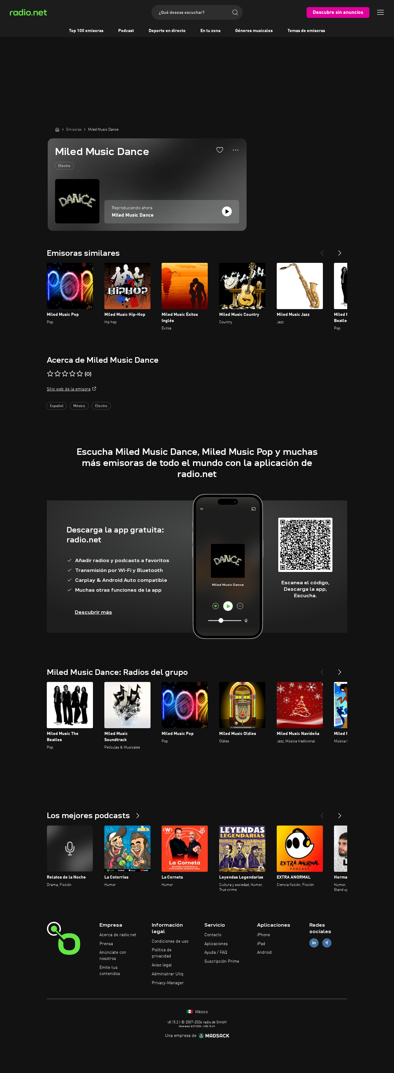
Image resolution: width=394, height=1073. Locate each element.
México (79, 406)
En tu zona (210, 31)
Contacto (212, 935)
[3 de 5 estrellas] (65, 373)
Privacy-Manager (168, 983)
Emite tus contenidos (109, 970)
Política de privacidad (161, 953)
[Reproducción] (227, 211)
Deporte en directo (167, 31)
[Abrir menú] (380, 12)
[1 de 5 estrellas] (50, 373)
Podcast (126, 31)
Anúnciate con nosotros (112, 955)
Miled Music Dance (133, 215)
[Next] (339, 250)
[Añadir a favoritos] (220, 150)
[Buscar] (235, 12)
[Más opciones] (235, 150)
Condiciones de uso (170, 941)
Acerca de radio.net (117, 935)
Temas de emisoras (306, 31)
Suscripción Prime (221, 961)
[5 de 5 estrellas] (79, 373)
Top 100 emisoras (86, 31)
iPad (261, 944)
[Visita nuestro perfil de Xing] (326, 943)
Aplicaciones (216, 944)
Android (264, 952)
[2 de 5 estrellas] (57, 373)
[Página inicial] (57, 129)
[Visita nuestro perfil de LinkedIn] (314, 943)
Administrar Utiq (167, 974)
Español (56, 406)
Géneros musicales (254, 31)
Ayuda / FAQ (215, 952)
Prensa (106, 944)
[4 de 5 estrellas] (72, 373)
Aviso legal (162, 965)
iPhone (263, 935)
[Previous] (322, 250)
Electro (64, 166)
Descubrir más (93, 612)
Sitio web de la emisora (68, 389)
